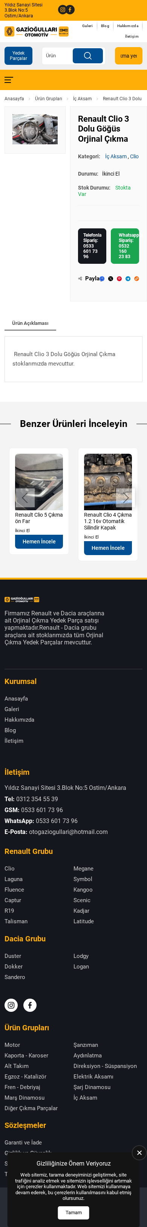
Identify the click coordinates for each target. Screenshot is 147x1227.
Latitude (84, 921)
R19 (9, 910)
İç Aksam (82, 98)
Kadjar (81, 910)
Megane (83, 868)
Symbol (83, 879)
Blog (105, 26)
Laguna (14, 879)
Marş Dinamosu (24, 1097)
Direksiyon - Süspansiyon (105, 1066)
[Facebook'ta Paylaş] (102, 279)
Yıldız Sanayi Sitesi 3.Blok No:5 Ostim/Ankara (24, 10)
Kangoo (83, 889)
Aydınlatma (88, 1055)
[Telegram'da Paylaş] (128, 279)
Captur (13, 900)
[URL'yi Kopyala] (136, 279)
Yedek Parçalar (18, 55)
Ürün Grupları (48, 98)
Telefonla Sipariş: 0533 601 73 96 (92, 246)
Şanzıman (86, 1045)
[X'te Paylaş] (110, 279)
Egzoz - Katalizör (25, 1076)
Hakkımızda (127, 26)
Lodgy (81, 956)
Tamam (74, 1212)
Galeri (87, 26)
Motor (12, 1045)
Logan (81, 966)
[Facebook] (67, 10)
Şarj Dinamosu (92, 1087)
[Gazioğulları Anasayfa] (37, 31)
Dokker (14, 966)
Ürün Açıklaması (30, 323)
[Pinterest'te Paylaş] (119, 279)
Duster (13, 956)
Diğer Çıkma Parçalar (31, 1108)
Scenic (82, 900)
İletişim (132, 36)
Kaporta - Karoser (26, 1055)
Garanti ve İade (23, 1142)
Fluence (14, 889)
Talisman (16, 921)
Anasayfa (14, 98)
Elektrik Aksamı (93, 1076)
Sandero (15, 977)
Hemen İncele (39, 542)
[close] (139, 1152)
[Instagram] (60, 10)
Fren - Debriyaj (22, 1087)
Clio (134, 156)
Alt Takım (17, 1066)
